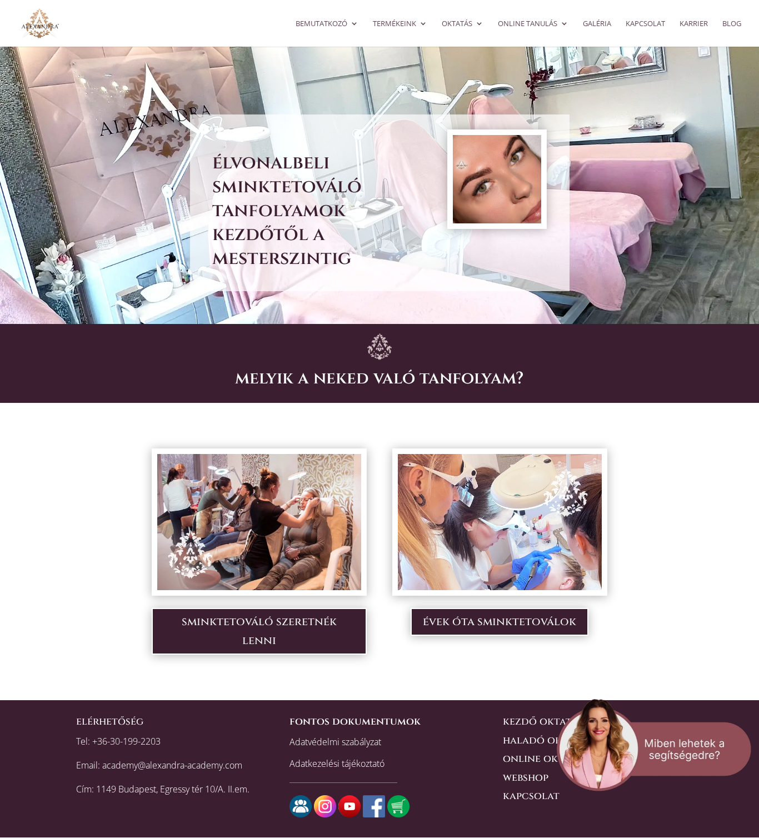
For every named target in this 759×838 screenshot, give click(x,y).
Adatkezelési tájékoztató (337, 763)
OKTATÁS (457, 23)
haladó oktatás (547, 740)
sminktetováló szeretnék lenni (259, 631)
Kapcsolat (645, 23)
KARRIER (694, 23)
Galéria (597, 23)
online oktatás (545, 759)
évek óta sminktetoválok (499, 621)
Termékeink (394, 23)
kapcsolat (531, 796)
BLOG (731, 23)
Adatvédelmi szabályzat (335, 742)
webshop (525, 778)
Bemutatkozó (321, 23)
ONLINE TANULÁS (527, 23)
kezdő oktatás (543, 722)
